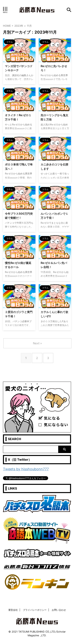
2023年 (18, 25)
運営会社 (13, 609)
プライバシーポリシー (35, 609)
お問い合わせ (59, 609)
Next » (37, 343)
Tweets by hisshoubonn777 (26, 469)
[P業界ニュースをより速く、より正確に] (37, 9)
